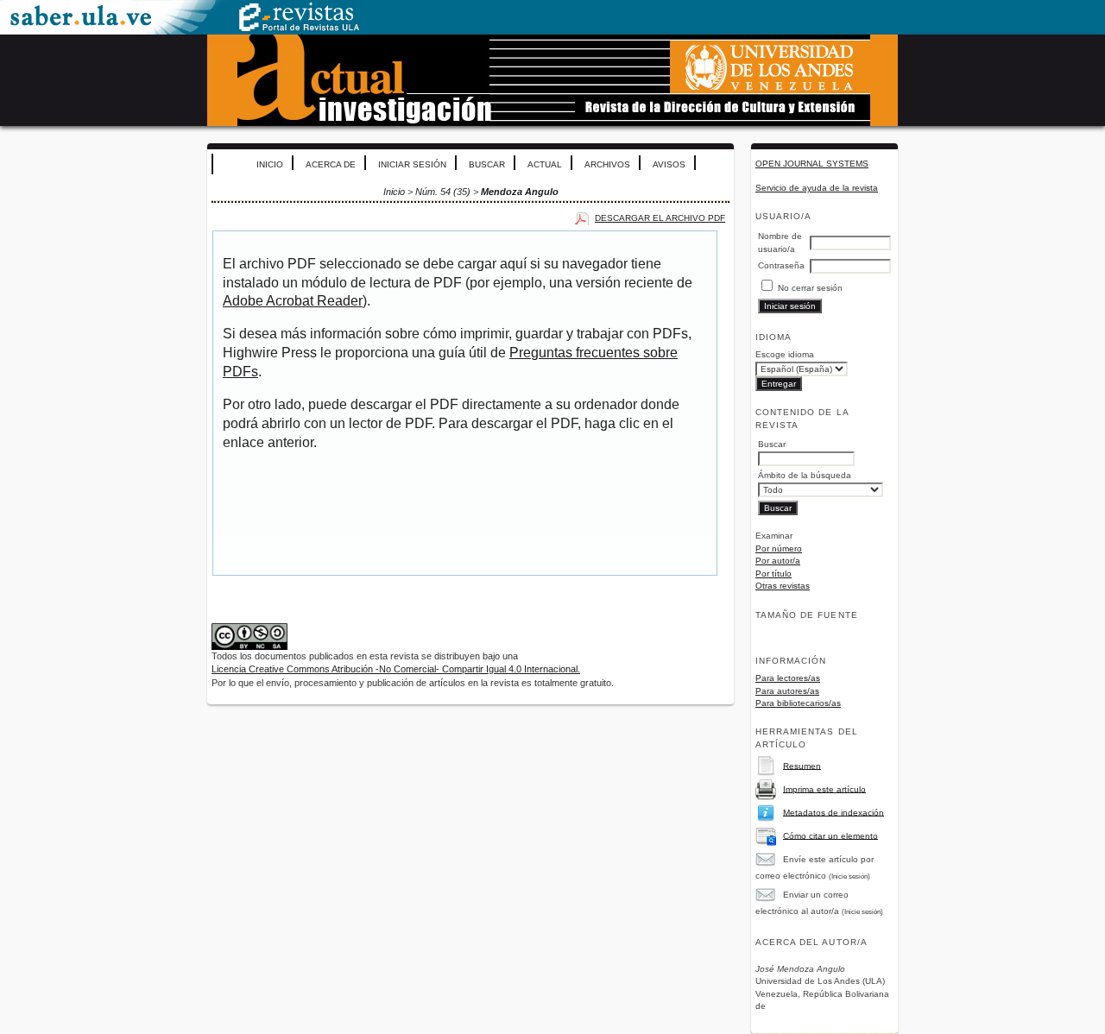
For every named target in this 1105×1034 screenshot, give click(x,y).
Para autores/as (787, 691)
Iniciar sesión (412, 164)
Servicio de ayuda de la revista (816, 187)
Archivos (607, 164)
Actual (544, 164)
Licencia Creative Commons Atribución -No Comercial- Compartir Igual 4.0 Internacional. (396, 669)
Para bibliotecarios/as (798, 703)
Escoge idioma (784, 354)
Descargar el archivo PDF (660, 218)
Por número (778, 548)
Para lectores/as (787, 678)
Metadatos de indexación (833, 811)
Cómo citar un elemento (830, 835)
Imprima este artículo (824, 788)
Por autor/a (777, 560)
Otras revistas (782, 585)
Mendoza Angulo (520, 191)
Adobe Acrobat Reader (293, 300)
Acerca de (331, 164)
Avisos (669, 164)
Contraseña (781, 265)
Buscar (487, 164)
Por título (773, 573)
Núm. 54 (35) (442, 191)
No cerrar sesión (810, 288)
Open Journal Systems (811, 163)
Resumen (802, 765)
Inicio (269, 164)
